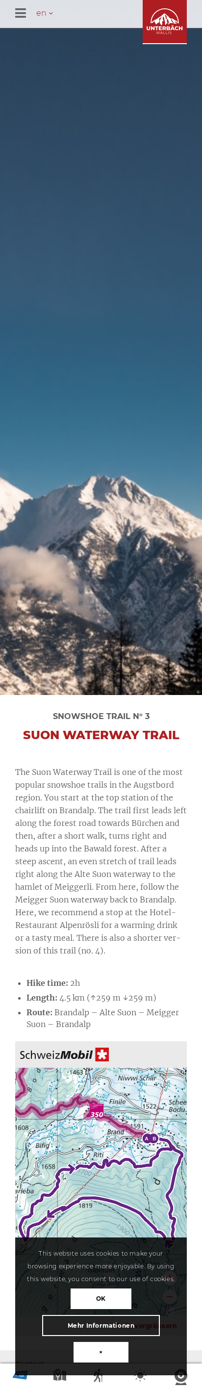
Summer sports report (101, 1377)
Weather (141, 1377)
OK (101, 1298)
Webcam (182, 1377)
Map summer (61, 1377)
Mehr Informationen (101, 1325)
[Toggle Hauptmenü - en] (108, 14)
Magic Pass (20, 1377)
